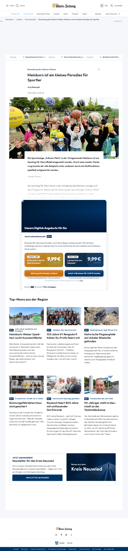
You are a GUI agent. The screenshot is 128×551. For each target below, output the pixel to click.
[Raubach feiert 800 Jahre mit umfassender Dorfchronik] (64, 384)
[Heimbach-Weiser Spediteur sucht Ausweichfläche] (26, 316)
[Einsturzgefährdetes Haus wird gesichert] (26, 384)
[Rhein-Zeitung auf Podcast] (71, 535)
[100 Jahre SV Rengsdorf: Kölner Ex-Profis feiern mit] (64, 316)
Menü (11, 5)
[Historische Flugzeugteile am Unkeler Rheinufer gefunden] (101, 316)
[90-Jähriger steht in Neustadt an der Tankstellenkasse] (101, 384)
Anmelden (118, 5)
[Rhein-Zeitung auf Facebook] (61, 535)
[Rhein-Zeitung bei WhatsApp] (56, 535)
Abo (106, 5)
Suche (22, 5)
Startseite (9, 19)
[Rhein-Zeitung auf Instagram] (66, 535)
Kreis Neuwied (30, 19)
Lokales (19, 19)
